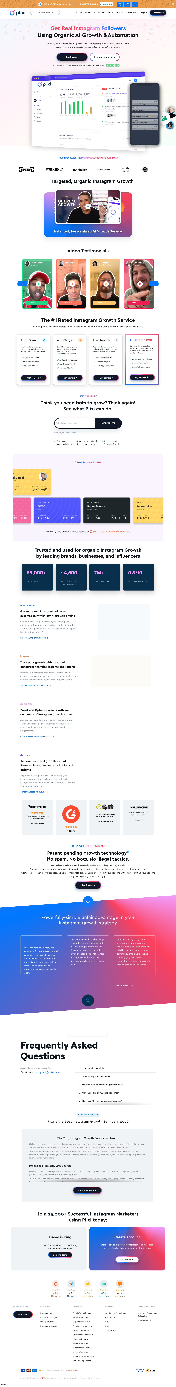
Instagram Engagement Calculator (148, 1314)
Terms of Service (71, 1378)
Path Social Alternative (82, 1326)
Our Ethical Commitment (116, 1313)
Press (107, 1326)
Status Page (110, 1331)
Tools (110, 12)
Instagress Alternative (82, 1348)
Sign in (144, 12)
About (119, 12)
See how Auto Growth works (34, 638)
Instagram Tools (47, 1322)
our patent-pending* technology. (104, 47)
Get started (33, 377)
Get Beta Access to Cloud (32, 792)
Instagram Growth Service (104, 1144)
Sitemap (97, 1378)
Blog (107, 1322)
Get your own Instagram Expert (35, 737)
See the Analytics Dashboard (34, 686)
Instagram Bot (46, 1313)
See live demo (60, 1254)
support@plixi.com (48, 1072)
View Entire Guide (87, 1190)
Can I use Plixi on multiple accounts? (100, 1093)
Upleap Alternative (81, 1331)
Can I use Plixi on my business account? (102, 1101)
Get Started (158, 12)
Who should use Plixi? (93, 1068)
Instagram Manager (48, 1318)
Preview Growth (108, 423)
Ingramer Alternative (82, 1322)
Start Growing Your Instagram (107, 532)
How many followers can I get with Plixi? (102, 1085)
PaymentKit (73, 1370)
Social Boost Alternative (83, 1356)
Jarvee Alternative (80, 1343)
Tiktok (79, 12)
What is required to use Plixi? (96, 1077)
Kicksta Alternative (81, 1339)
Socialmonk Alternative (83, 1335)
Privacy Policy (86, 1378)
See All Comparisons (82, 1361)
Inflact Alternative (80, 1352)
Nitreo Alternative (80, 1318)
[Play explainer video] (88, 206)
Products (90, 12)
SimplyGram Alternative (83, 1313)
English (3, 1384)
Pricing (101, 12)
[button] (153, 283)
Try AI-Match (142, 377)
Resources (131, 12)
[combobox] (5, 1384)
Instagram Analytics (48, 1326)
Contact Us (110, 1318)
